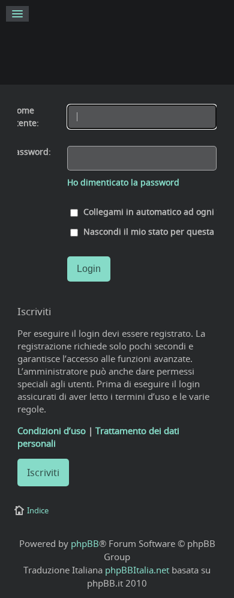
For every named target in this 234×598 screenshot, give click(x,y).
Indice (38, 510)
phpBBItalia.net (137, 570)
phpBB (85, 543)
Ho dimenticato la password (123, 182)
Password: (30, 151)
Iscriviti (43, 472)
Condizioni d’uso (51, 430)
